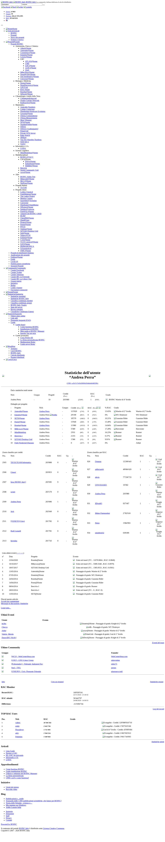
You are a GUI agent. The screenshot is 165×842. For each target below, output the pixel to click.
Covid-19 (14, 262)
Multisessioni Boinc (27, 342)
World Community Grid (29, 170)
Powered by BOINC (9, 824)
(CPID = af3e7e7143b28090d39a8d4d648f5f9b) (82, 383)
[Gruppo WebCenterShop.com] (3, 657)
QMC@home (25, 251)
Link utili (14, 318)
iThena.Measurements (28, 118)
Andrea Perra (44, 411)
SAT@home (25, 244)
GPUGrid (24, 87)
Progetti (14, 35)
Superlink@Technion (28, 201)
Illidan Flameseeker (102, 513)
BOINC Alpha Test (27, 177)
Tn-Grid (23, 188)
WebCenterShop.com (119, 656)
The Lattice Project (27, 196)
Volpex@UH (25, 235)
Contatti (9, 820)
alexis (97, 477)
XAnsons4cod (25, 248)
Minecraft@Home (27, 179)
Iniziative (14, 283)
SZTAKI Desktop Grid (29, 231)
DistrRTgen (24, 220)
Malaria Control (26, 198)
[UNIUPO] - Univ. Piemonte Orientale (26, 671)
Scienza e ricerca (17, 40)
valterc (17, 723)
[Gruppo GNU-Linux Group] (3, 660)
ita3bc (4, 624)
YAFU (22, 144)
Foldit (13, 259)
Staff (7, 816)
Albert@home (25, 48)
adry (17, 733)
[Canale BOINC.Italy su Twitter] (19, 7)
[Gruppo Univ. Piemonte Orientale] (3, 672)
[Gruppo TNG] (3, 668)
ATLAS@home (31, 61)
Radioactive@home (27, 103)
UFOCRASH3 (101, 485)
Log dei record (158, 709)
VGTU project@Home (29, 242)
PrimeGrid (24, 131)
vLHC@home (30, 68)
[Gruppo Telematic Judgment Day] (3, 664)
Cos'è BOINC (16, 351)
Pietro (97, 523)
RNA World (25, 90)
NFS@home (25, 122)
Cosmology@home (27, 53)
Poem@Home (19, 422)
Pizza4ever (19, 730)
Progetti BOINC (17, 44)
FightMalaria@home (28, 194)
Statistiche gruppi (156, 682)
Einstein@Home (20, 415)
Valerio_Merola (8, 634)
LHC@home (30, 66)
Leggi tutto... (6, 608)
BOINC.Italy (16, 353)
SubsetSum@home (32, 164)
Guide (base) (20, 325)
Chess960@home (27, 218)
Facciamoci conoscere (19, 290)
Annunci (14, 349)
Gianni (13, 472)
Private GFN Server (28, 133)
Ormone (98, 461)
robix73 (114, 664)
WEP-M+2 (24, 142)
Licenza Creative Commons (53, 828)
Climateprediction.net (28, 98)
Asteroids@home (27, 50)
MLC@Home (25, 181)
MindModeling (20, 432)
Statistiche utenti (158, 742)
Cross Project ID (26, 338)
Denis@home (25, 83)
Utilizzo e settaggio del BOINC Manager (21, 773)
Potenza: (8, 16)
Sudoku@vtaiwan (27, 209)
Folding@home (17, 257)
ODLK (23, 127)
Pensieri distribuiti (17, 357)
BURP (22, 216)
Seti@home (24, 233)
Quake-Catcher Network (29, 100)
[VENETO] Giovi (18, 521)
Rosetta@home (26, 92)
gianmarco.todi (116, 671)
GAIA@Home (26, 57)
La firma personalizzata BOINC (32, 340)
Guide (13, 322)
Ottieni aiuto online (18, 316)
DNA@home (30, 161)
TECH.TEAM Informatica (21, 462)
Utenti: (8, 12)
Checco (4, 627)
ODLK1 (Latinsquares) (29, 129)
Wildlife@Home (31, 166)
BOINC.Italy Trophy (19, 305)
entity (17, 726)
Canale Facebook (17, 270)
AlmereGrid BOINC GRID (30, 214)
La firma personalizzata (15, 776)
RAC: (8, 18)
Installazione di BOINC (29, 329)
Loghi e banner (16, 288)
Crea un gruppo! (57, 682)
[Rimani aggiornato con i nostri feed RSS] (28, 7)
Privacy (9, 818)
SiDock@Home (26, 94)
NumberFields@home (28, 124)
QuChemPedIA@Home (29, 77)
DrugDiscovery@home (29, 85)
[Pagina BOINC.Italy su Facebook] (5, 7)
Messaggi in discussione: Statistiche (14, 604)
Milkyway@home (21, 429)
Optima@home (26, 229)
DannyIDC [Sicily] (9, 638)
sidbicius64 (99, 469)
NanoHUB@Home (27, 74)
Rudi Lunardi (16, 531)
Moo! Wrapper (26, 120)
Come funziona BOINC (29, 327)
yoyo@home (25, 172)
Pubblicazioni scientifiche (20, 264)
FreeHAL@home (27, 211)
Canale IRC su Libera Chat (21, 279)
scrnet (13, 492)
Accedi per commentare (10, 601)
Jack (12, 511)
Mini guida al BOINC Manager (32, 331)
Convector (24, 203)
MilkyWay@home (27, 72)
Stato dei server (16, 307)
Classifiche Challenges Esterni (22, 312)
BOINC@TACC (26, 157)
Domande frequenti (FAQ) (21, 320)
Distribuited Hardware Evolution (32, 111)
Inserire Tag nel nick (28, 333)
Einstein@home (26, 55)
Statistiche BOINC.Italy (20, 299)
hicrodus (14, 541)
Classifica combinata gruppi (21, 303)
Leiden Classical (26, 192)
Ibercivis (23, 168)
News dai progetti (17, 37)
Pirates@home (25, 222)
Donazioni (10, 814)
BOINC (14, 33)
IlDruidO (98, 503)
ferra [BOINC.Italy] (18, 482)
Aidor (4, 631)
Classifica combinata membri (22, 301)
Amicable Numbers (27, 107)
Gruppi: (8, 14)
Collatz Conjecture (27, 109)
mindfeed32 (99, 533)
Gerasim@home (26, 114)
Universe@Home (27, 79)
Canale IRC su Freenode (20, 277)
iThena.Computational (28, 116)
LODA (23, 148)
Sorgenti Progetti (17, 266)
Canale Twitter (16, 272)
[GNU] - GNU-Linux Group (22, 660)
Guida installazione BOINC (16, 771)
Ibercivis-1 (18, 436)
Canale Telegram (17, 275)
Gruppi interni (16, 281)
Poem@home (25, 225)
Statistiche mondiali (18, 296)
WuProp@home (26, 183)
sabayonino (115, 660)
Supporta (9, 811)
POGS (22, 227)
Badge (13, 285)
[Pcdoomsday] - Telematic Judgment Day (27, 664)
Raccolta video (11, 789)
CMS (27, 64)
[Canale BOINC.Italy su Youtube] (13, 7)
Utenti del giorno (12, 787)
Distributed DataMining (29, 205)
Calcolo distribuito (18, 355)
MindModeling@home (29, 153)
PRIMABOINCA (27, 246)
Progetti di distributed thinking (22, 253)
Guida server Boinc (27, 344)
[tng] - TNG (16, 668)
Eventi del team (158, 643)
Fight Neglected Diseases (24, 443)
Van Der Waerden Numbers (30, 140)
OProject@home (26, 207)
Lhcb (27, 70)
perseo (113, 668)
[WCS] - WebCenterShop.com (23, 656)
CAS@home (25, 240)
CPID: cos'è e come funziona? (17, 778)
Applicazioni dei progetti (20, 255)
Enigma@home (26, 238)
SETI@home (19, 418)
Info (3, 682)
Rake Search (25, 135)
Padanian (18, 737)
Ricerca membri (17, 309)
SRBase (23, 137)
